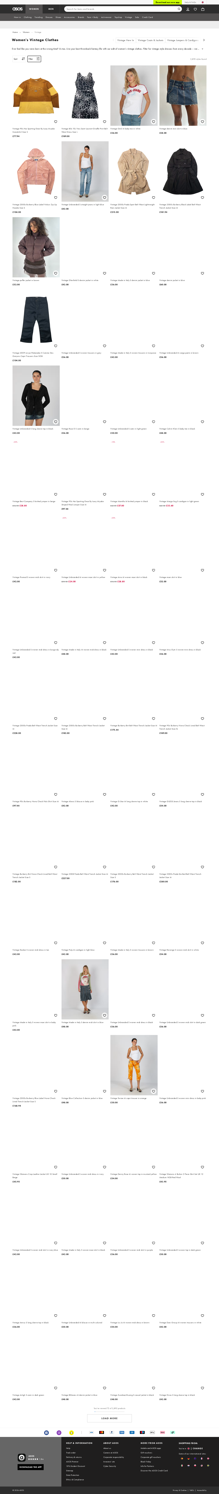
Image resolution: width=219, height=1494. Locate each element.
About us (107, 1448)
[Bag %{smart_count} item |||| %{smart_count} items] (202, 8)
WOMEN (34, 9)
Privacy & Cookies (180, 1490)
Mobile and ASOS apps (151, 1448)
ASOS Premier (72, 1461)
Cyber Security (109, 1466)
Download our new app (168, 2)
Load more (109, 1418)
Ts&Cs (192, 1490)
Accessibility (201, 1490)
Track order (71, 1452)
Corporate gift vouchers (151, 1457)
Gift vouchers (146, 1452)
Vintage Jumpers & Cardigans (183, 40)
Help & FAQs (190, 2)
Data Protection (72, 1475)
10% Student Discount (75, 1466)
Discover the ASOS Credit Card (154, 1470)
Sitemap (69, 1470)
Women (26, 32)
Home (15, 32)
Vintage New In (125, 40)
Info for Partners (147, 1466)
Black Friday (146, 1461)
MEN (51, 9)
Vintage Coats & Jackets (150, 40)
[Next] (204, 40)
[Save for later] (55, 121)
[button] (182, 1458)
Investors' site (109, 1461)
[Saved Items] (195, 8)
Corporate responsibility (113, 1457)
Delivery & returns (74, 1457)
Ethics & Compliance (75, 1479)
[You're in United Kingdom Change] (202, 2)
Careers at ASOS (110, 1452)
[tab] (17, 17)
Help (68, 1448)
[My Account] (188, 8)
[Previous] (113, 40)
